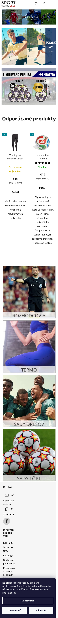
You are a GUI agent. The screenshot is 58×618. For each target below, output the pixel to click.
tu (15, 593)
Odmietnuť (15, 610)
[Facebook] (6, 521)
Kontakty (8, 543)
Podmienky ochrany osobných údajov (9, 573)
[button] (11, 17)
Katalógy (8, 555)
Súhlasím (41, 610)
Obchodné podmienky (9, 561)
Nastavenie (27, 600)
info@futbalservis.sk (8, 500)
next (54, 160)
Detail (15, 192)
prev (3, 160)
